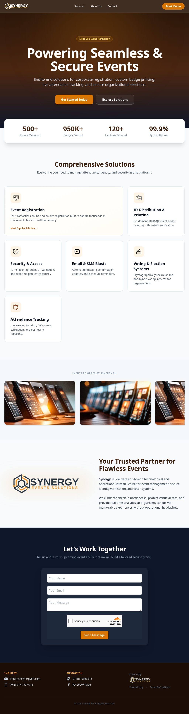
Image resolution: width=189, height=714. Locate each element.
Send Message (94, 635)
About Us (96, 6)
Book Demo (173, 6)
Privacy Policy (136, 687)
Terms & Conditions (160, 687)
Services (79, 6)
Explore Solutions (115, 100)
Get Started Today (74, 100)
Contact (112, 6)
